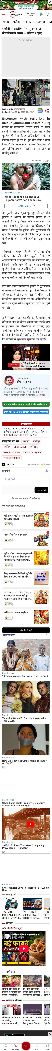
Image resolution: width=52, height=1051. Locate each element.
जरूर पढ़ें (11, 894)
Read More (14, 365)
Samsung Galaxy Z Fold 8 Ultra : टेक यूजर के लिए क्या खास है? (32, 1020)
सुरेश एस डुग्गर (19, 109)
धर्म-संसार (34, 446)
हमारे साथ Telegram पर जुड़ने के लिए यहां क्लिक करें (26, 411)
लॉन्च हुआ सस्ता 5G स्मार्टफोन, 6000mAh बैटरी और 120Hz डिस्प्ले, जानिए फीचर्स (11, 1020)
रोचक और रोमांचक (11, 457)
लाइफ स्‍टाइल (20, 446)
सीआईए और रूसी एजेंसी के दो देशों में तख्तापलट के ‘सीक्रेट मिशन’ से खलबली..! (32, 992)
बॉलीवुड (16, 21)
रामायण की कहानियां (32, 452)
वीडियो (9, 923)
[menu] (5, 14)
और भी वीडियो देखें (12, 928)
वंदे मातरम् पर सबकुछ (34, 21)
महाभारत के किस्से (11, 452)
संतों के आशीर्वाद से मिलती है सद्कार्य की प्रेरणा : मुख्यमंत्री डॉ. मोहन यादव (11, 992)
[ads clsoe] (50, 1034)
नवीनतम (10, 972)
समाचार (5, 21)
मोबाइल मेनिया (14, 1000)
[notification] (47, 14)
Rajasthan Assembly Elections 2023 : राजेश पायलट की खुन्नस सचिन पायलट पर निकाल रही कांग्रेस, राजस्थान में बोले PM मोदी (25, 431)
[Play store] (41, 14)
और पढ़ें (41, 394)
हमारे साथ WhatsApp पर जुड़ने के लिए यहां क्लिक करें (26, 404)
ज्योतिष (6, 446)
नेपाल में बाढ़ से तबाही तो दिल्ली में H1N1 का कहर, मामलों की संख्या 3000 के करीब (31, 914)
